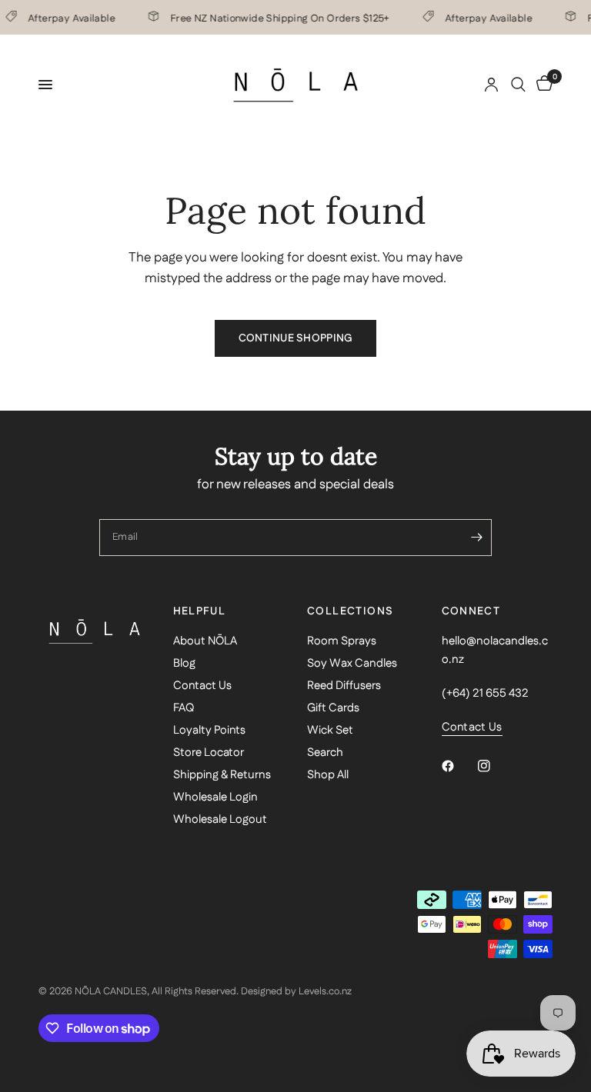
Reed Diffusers (344, 686)
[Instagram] (495, 766)
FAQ (183, 708)
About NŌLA (205, 641)
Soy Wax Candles (352, 663)
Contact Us (202, 686)
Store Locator (208, 752)
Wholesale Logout (220, 819)
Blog (184, 663)
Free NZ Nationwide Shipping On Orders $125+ (276, 18)
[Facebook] (459, 766)
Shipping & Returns (222, 775)
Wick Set (330, 730)
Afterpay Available (68, 18)
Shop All (328, 775)
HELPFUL (199, 611)
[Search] (518, 85)
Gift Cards (333, 708)
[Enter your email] (476, 537)
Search (325, 752)
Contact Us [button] (472, 727)
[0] (542, 85)
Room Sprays (341, 641)
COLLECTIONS (350, 611)
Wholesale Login (215, 797)
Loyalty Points (209, 730)
